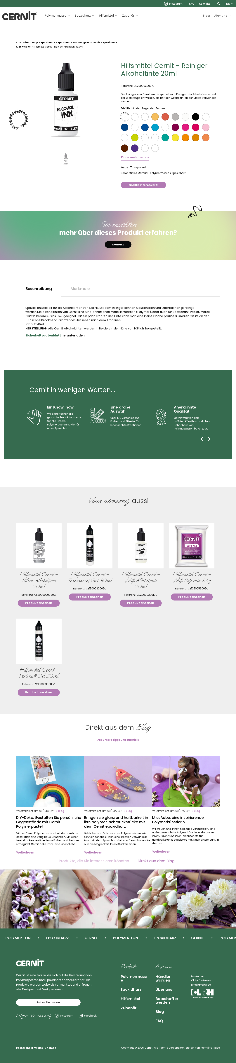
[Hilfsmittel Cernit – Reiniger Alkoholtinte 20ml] (65, 100)
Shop (35, 42)
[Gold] (155, 117)
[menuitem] (192, 3)
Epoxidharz (83, 15)
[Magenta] (185, 127)
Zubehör (128, 15)
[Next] (209, 439)
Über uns (220, 15)
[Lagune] (145, 137)
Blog (206, 15)
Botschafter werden (167, 1000)
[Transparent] (124, 117)
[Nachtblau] (134, 127)
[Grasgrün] (155, 137)
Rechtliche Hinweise (29, 1048)
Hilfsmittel (106, 15)
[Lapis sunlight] (205, 117)
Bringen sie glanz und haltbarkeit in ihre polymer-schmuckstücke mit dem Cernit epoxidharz (116, 822)
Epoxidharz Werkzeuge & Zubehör (79, 42)
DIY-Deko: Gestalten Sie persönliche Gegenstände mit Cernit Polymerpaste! (48, 822)
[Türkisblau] (155, 127)
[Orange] (185, 137)
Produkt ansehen (38, 603)
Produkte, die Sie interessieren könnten (94, 860)
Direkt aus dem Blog (156, 860)
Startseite (22, 42)
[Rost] (205, 137)
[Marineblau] (124, 127)
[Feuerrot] (124, 137)
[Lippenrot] (165, 127)
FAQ (192, 3)
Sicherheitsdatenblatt (43, 335)
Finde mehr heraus (135, 157)
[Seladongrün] (134, 137)
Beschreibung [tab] (38, 288)
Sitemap (50, 1048)
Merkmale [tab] (80, 288)
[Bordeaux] (175, 127)
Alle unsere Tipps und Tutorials (118, 740)
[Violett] (134, 148)
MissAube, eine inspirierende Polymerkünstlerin (178, 819)
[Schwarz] (195, 117)
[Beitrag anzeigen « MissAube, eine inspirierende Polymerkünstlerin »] (186, 781)
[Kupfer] (165, 117)
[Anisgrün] (165, 137)
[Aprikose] (195, 137)
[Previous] (202, 439)
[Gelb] (175, 137)
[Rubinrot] (195, 127)
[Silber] (175, 117)
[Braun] (124, 148)
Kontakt (204, 3)
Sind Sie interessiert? (143, 185)
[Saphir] (145, 127)
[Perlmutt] (185, 117)
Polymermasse (55, 15)
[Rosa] (205, 127)
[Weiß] (145, 117)
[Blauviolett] (145, 148)
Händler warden (163, 978)
